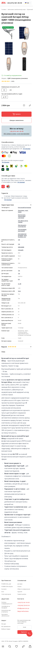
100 (19, 240)
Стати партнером (6, 594)
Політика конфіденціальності (6, 603)
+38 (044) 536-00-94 (23, 605)
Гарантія (19, 591)
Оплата (19, 586)
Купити (18, 114)
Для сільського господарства (22, 225)
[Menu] (2, 646)
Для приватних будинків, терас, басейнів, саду (22, 235)
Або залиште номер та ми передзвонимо (16, 134)
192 (19, 244)
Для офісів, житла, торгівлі (23, 221)
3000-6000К (21, 247)
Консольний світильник (24, 207)
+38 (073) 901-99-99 (14, 3)
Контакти (3, 589)
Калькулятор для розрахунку (6, 611)
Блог (2, 591)
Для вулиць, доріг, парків (23, 211)
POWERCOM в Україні (7, 586)
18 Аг (19, 291)
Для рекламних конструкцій (22, 230)
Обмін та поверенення (23, 589)
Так (19, 270)
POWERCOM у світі (6, 584)
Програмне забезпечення (5, 615)
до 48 (19, 284)
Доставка (19, 584)
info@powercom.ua (23, 608)
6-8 (19, 279)
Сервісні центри (21, 594)
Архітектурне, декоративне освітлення (22, 216)
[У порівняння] (30, 105)
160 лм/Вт (20, 250)
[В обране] (24, 105)
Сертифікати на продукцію (5, 607)
